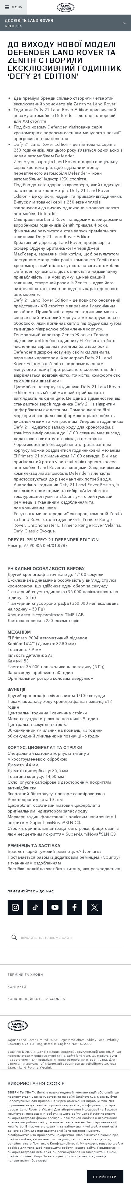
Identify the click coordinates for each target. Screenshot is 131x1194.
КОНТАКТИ (17, 986)
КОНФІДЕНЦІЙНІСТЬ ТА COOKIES (36, 999)
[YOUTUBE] (54, 907)
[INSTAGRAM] (15, 907)
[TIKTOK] (35, 907)
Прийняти (105, 1177)
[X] (94, 907)
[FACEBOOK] (74, 907)
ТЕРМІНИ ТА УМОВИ (25, 974)
